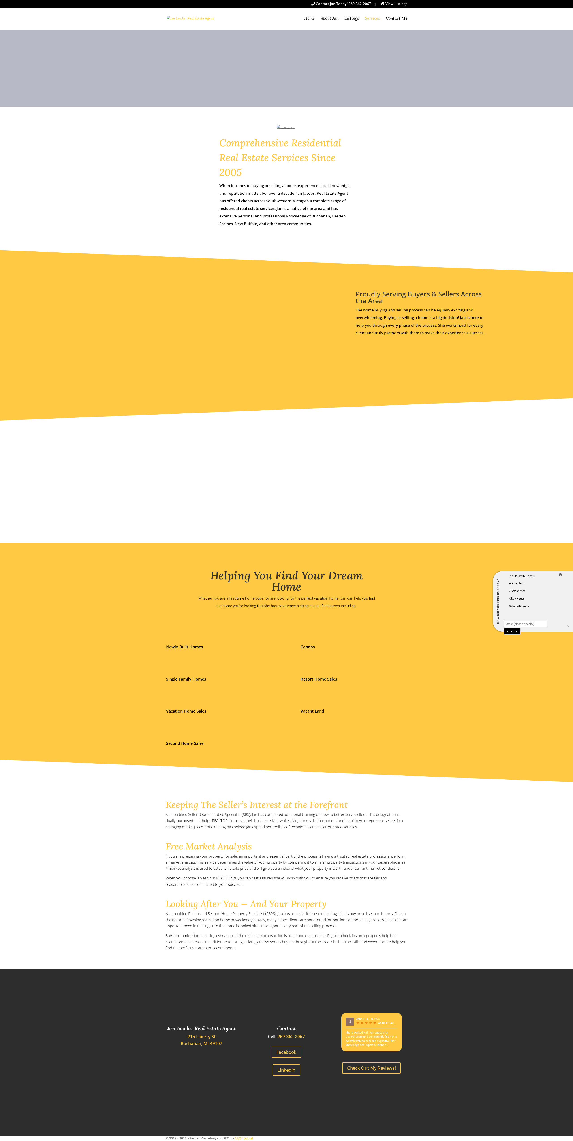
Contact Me (396, 19)
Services (372, 19)
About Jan (330, 19)
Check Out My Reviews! (371, 1068)
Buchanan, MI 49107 (201, 1043)
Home (309, 19)
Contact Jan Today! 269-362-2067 (343, 4)
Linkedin (286, 1070)
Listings (351, 19)
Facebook (286, 1052)
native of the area (306, 208)
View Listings (396, 4)
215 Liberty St (202, 1036)
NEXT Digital (244, 1138)
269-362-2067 (291, 1036)
